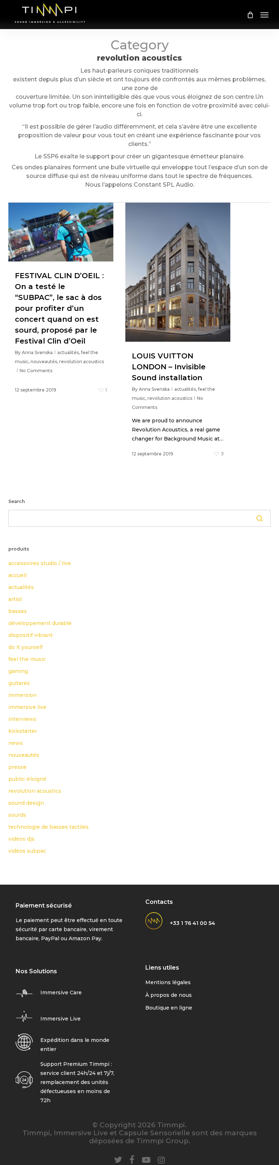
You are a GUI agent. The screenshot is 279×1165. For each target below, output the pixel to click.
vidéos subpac (27, 851)
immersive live (27, 707)
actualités (68, 352)
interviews (22, 719)
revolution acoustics (81, 361)
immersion (22, 695)
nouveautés (44, 361)
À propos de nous (168, 995)
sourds (17, 815)
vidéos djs (21, 839)
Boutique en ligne (168, 1007)
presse (17, 767)
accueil (17, 575)
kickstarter (22, 731)
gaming (18, 671)
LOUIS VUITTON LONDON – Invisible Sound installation (169, 367)
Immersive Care (61, 992)
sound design (26, 803)
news (15, 743)
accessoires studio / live (39, 563)
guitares (19, 683)
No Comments (36, 370)
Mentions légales (168, 982)
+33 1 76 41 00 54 (192, 923)
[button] (264, 14)
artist (15, 599)
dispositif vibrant (30, 635)
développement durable (40, 623)
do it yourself (25, 647)
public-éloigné (27, 779)
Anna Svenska (37, 352)
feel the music (27, 659)
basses (17, 611)
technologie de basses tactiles (48, 827)
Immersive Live (60, 1018)
